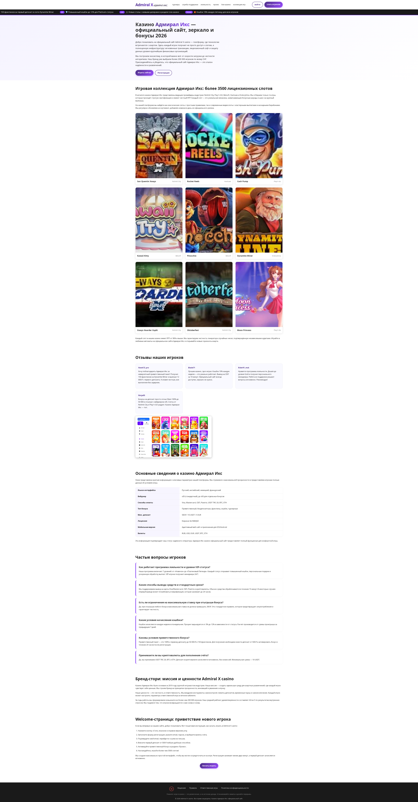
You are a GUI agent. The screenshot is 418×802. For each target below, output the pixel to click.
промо (216, 4)
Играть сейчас (144, 72)
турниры (176, 4)
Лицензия (181, 788)
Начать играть (209, 766)
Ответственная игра (209, 788)
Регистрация (163, 73)
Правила (193, 788)
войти (257, 4)
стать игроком (273, 4)
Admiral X (151, 4)
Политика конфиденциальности (235, 788)
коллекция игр (239, 4)
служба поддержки (190, 4)
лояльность (206, 4)
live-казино (226, 4)
